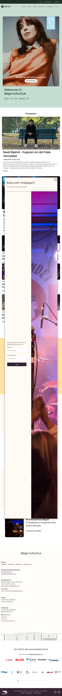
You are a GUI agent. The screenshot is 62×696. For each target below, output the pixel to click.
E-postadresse (11, 355)
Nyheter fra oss (28, 564)
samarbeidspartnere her (35, 654)
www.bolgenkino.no (14, 586)
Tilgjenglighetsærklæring (8, 621)
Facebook (3, 564)
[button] (4, 51)
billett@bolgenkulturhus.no (8, 574)
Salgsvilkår (4, 617)
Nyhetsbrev (19, 564)
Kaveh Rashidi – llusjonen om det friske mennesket (27, 154)
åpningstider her (7, 572)
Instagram (11, 564)
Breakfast (30, 693)
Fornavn (9, 347)
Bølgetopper (37, 693)
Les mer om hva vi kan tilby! (33, 531)
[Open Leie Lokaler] (53, 6)
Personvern (4, 619)
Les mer (3, 262)
